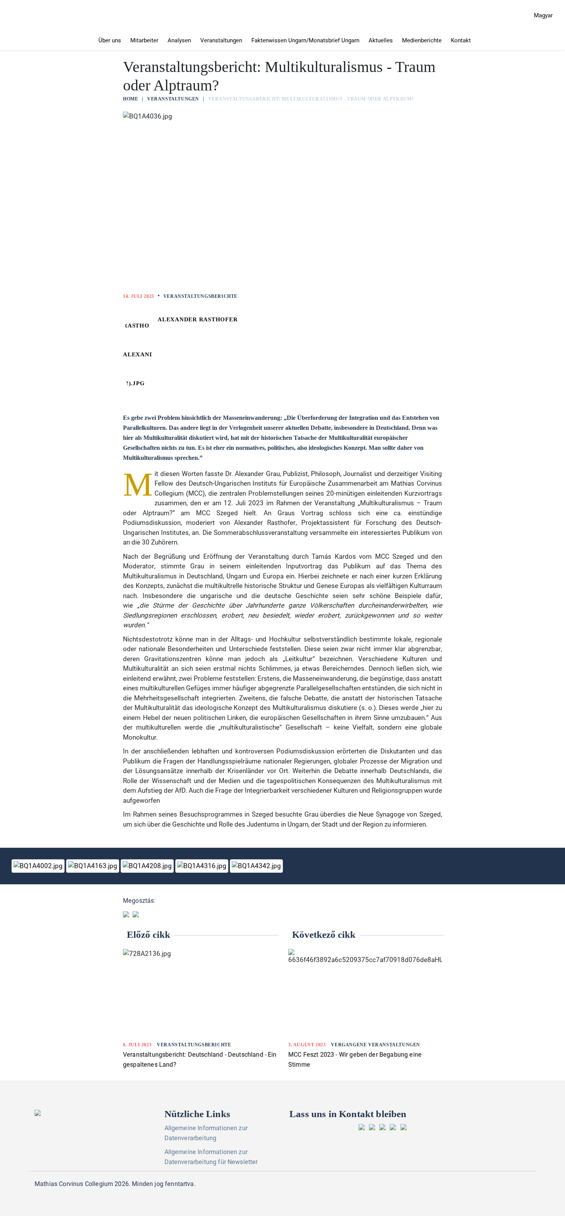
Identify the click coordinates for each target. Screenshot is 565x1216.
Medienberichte (422, 40)
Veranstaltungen (221, 40)
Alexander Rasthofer (198, 319)
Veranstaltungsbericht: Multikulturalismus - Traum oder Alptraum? (311, 99)
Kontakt (461, 40)
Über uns (109, 40)
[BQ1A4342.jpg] (256, 866)
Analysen (179, 40)
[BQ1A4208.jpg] (148, 866)
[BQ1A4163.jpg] (93, 866)
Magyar (543, 15)
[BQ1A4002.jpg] (39, 866)
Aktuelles (381, 40)
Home (130, 99)
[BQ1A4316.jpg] (202, 866)
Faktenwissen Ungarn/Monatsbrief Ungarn (305, 40)
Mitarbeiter (144, 40)
